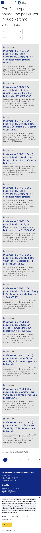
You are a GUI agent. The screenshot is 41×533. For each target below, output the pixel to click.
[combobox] (12, 31)
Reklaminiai (7, 520)
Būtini (5, 516)
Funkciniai (14, 516)
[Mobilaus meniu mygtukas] (2, 2)
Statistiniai (24, 516)
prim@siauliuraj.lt (12, 492)
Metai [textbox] (4, 31)
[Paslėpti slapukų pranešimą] (38, 497)
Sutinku (6, 524)
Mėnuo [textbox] (5, 37)
